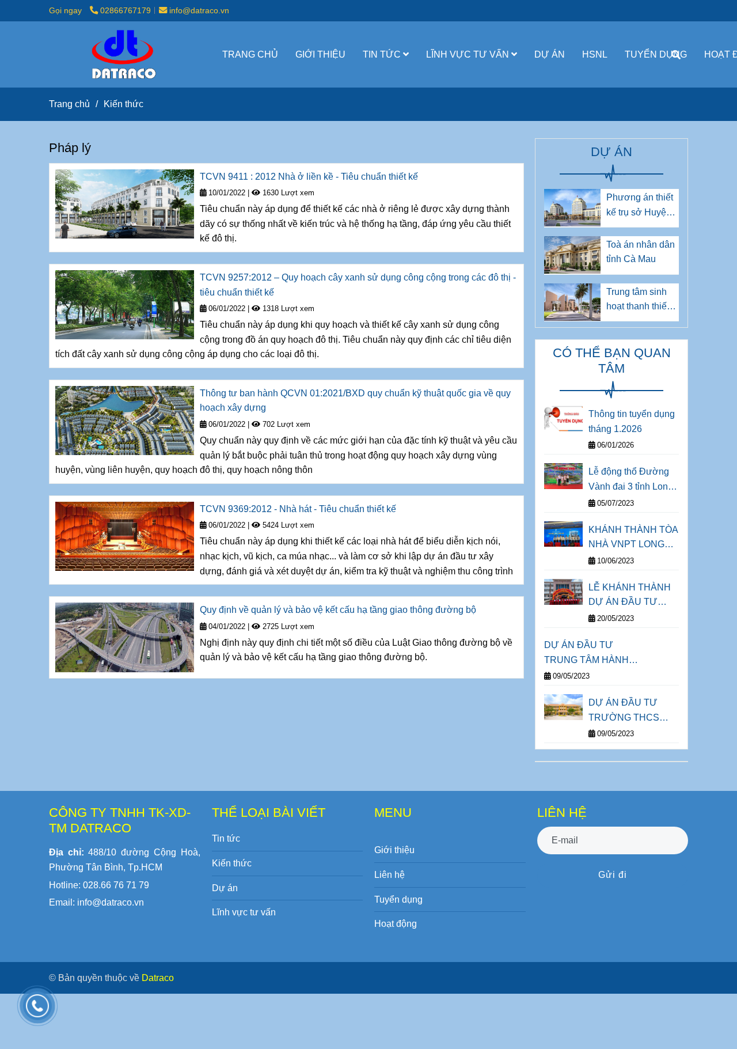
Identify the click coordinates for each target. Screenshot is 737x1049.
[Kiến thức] (122, 54)
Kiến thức (232, 863)
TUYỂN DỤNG (656, 54)
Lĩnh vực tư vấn (244, 912)
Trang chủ (69, 104)
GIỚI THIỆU (320, 54)
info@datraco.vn (199, 10)
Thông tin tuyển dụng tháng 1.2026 (631, 421)
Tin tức (226, 838)
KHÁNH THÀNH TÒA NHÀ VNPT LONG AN (633, 538)
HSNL (594, 54)
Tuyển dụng (398, 899)
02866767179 (125, 10)
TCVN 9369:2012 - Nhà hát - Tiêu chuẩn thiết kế (298, 509)
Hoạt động (395, 924)
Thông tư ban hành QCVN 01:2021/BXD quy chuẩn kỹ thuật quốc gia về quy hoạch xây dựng (355, 400)
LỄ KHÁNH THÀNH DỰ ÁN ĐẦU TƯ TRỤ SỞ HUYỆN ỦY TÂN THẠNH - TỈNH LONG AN (632, 595)
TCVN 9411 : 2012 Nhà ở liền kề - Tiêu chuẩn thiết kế (309, 176)
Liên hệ (389, 875)
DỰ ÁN (549, 54)
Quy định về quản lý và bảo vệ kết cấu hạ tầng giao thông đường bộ (338, 610)
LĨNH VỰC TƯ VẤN (468, 54)
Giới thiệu (394, 850)
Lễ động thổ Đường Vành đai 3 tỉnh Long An (630, 480)
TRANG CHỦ (250, 54)
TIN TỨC (383, 54)
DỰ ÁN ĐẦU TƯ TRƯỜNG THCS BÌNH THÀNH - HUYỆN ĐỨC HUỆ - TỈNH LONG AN (631, 711)
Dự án (225, 888)
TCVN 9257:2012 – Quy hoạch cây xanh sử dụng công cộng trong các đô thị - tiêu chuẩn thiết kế (358, 284)
